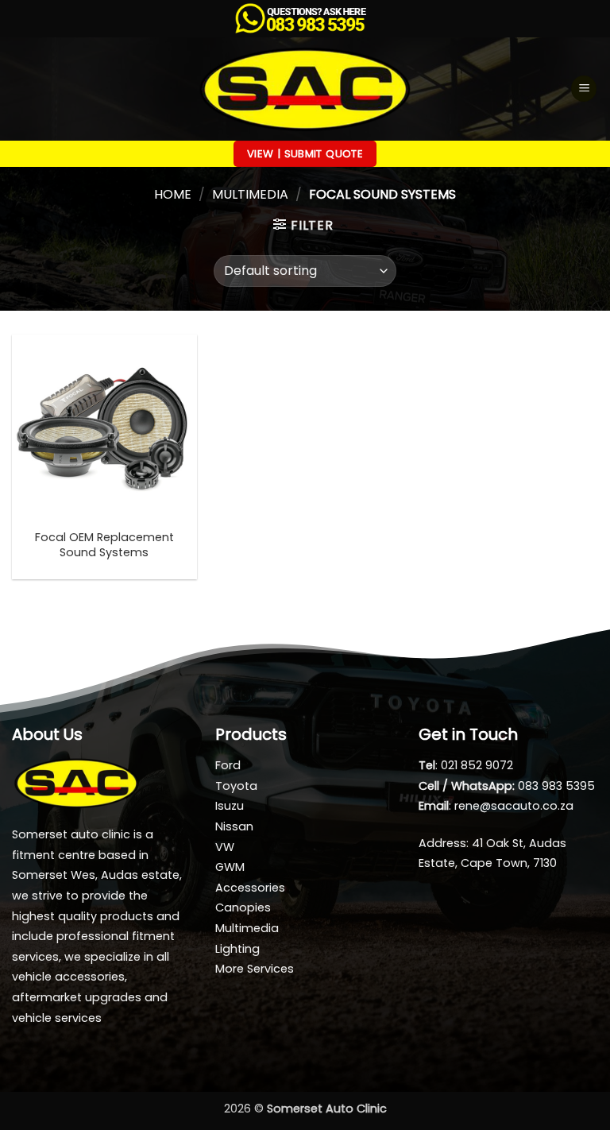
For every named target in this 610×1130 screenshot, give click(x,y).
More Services (254, 969)
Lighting (237, 949)
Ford (228, 765)
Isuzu (229, 806)
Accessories (250, 888)
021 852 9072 (477, 765)
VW (224, 847)
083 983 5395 (556, 786)
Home (172, 194)
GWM (230, 867)
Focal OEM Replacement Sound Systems (104, 544)
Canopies (243, 907)
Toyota (236, 786)
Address (442, 843)
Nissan (234, 826)
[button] (583, 88)
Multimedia (250, 194)
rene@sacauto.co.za (513, 806)
